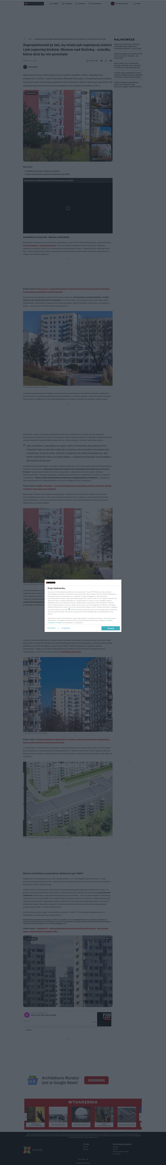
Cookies (59, 622)
